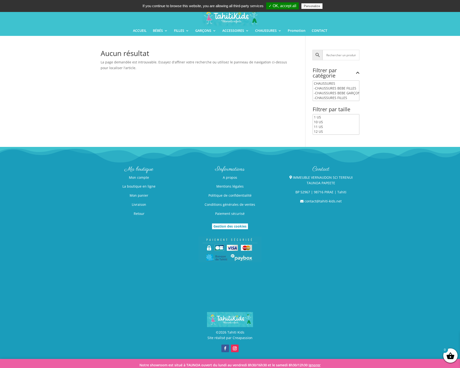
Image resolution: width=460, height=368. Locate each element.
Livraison (139, 204)
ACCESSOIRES (233, 31)
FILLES (179, 31)
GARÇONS (203, 31)
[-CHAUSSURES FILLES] (336, 97)
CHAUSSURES (266, 31)
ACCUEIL (140, 31)
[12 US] (336, 131)
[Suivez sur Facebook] (225, 348)
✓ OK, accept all (282, 6)
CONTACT (319, 31)
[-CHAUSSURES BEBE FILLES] (336, 88)
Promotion (296, 31)
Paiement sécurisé (230, 213)
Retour (139, 213)
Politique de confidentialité (230, 195)
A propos (230, 177)
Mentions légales (230, 186)
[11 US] (336, 126)
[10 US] (336, 122)
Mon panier (139, 195)
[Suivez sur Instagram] (235, 348)
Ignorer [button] (315, 365)
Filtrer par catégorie (325, 73)
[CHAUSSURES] (336, 83)
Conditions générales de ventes (230, 204)
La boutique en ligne (138, 186)
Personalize (312, 6)
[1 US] (336, 117)
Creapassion (243, 337)
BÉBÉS (158, 31)
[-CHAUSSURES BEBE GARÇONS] (336, 93)
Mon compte (139, 177)
